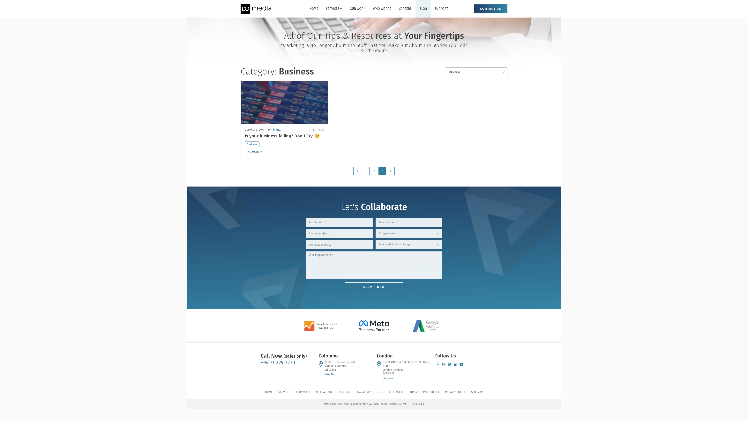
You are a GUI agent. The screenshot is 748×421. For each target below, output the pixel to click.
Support (437, 8)
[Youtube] (461, 364)
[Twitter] (450, 364)
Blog (420, 8)
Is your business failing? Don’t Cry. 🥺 (282, 136)
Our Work (359, 8)
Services (335, 8)
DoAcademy (363, 392)
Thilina (276, 129)
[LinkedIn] (456, 364)
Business (252, 144)
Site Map (477, 392)
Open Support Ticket (424, 392)
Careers (403, 8)
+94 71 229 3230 (278, 363)
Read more (252, 152)
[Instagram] (444, 364)
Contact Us (396, 392)
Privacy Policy (455, 392)
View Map (330, 374)
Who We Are (382, 8)
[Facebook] (438, 364)
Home (318, 8)
